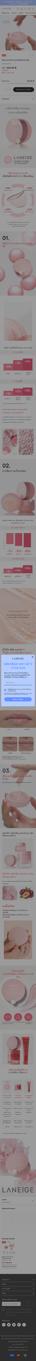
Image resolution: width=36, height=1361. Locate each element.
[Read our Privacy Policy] (30, 693)
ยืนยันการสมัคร (18, 699)
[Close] (32, 657)
